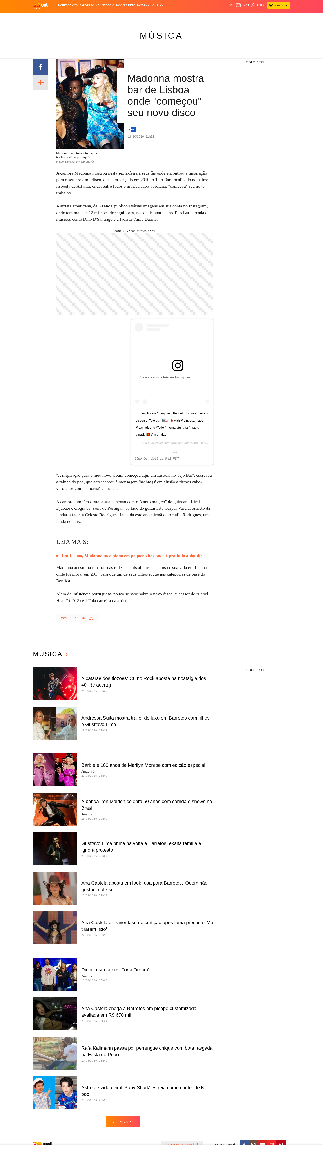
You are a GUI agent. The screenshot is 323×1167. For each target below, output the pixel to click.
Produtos (41, 17)
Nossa (240, 17)
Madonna (196, 442)
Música (161, 35)
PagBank (143, 5)
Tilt (205, 17)
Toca (265, 17)
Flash (55, 17)
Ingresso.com (68, 5)
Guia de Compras (284, 17)
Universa (180, 17)
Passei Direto (125, 5)
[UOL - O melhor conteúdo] (40, 6)
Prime (256, 17)
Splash (166, 17)
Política (98, 17)
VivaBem (195, 17)
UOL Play (157, 5)
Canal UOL (225, 17)
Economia (126, 17)
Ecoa (212, 17)
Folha (140, 17)
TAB (248, 17)
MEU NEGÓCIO (104, 5)
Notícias (83, 17)
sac (231, 5)
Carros (111, 17)
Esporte (152, 17)
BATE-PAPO (87, 5)
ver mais (120, 1121)
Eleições (68, 17)
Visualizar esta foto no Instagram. (165, 377)
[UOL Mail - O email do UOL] (243, 5)
